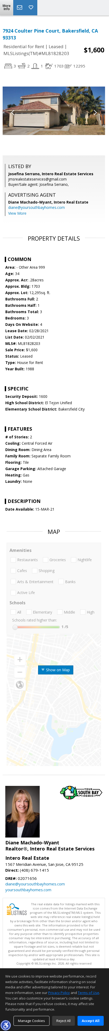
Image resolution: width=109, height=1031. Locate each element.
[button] (5, 1025)
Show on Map (57, 669)
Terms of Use (88, 992)
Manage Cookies (31, 1020)
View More (17, 213)
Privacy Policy (59, 992)
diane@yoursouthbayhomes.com (36, 207)
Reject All (63, 1020)
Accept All (90, 1020)
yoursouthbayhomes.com (28, 889)
